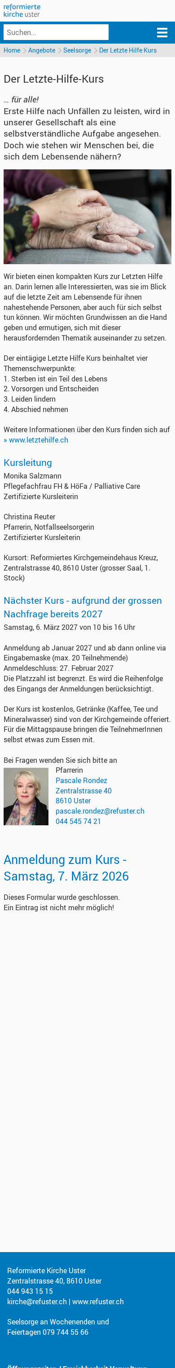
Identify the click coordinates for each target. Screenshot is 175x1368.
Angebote (41, 50)
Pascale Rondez (81, 780)
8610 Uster (73, 801)
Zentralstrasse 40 (84, 791)
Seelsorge (77, 50)
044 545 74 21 (78, 821)
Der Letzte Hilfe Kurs (128, 50)
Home (12, 50)
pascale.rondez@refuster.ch (100, 811)
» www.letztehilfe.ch (36, 440)
